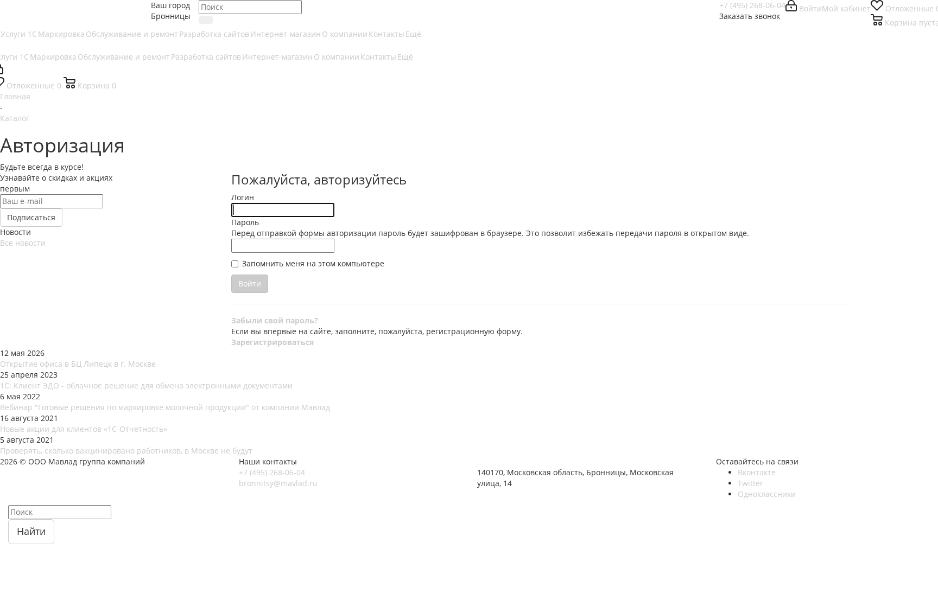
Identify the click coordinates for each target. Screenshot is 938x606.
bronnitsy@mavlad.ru (278, 483)
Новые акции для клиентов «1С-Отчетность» (83, 429)
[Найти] (206, 20)
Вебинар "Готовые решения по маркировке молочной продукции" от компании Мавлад (165, 407)
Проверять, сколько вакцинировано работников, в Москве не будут (126, 450)
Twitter (750, 483)
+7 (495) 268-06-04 (752, 5)
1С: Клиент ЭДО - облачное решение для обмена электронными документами (146, 385)
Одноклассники (767, 494)
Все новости (23, 243)
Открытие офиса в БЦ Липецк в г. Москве (78, 364)
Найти (31, 531)
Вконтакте (757, 472)
